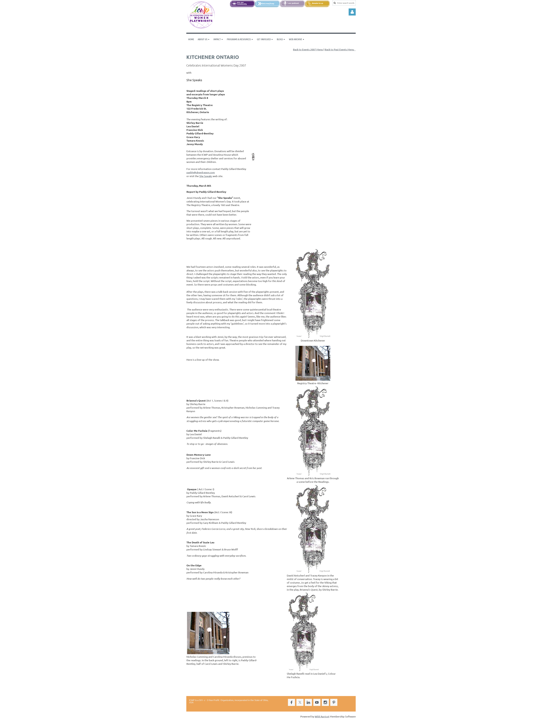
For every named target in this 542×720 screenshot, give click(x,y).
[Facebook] (291, 702)
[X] (299, 702)
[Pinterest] (333, 702)
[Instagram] (325, 702)
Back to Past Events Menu (340, 49)
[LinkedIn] (308, 702)
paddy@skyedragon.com (200, 172)
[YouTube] (316, 702)
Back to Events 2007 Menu (308, 49)
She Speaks (205, 176)
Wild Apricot (322, 716)
